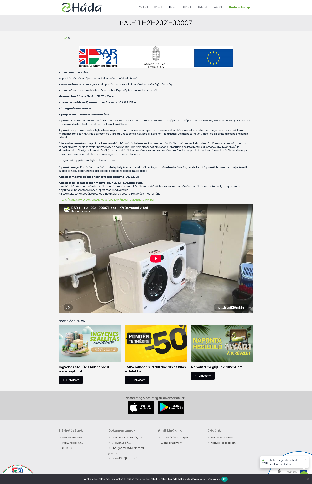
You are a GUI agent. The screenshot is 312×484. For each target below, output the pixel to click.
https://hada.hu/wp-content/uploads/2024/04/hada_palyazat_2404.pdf (107, 200)
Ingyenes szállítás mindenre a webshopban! (84, 369)
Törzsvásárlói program (175, 437)
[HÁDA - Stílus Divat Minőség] (82, 7)
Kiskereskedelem (222, 437)
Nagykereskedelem (223, 443)
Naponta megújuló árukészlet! (216, 367)
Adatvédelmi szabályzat (127, 437)
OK (224, 479)
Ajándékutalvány (171, 443)
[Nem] (308, 479)
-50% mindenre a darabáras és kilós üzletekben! (155, 369)
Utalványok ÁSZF (122, 443)
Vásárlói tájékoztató (124, 458)
